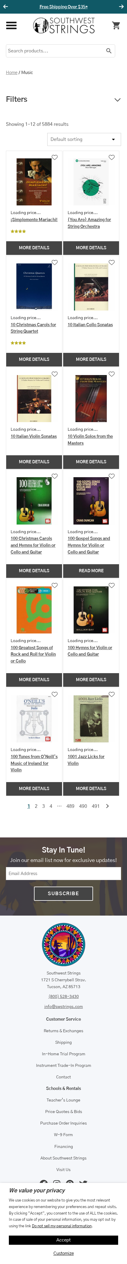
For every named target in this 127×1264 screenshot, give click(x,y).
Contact (63, 1077)
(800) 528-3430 (63, 997)
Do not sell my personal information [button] (62, 1226)
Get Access (81, 7)
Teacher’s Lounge (63, 1100)
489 (70, 806)
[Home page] (63, 25)
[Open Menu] (11, 25)
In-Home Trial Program (63, 1054)
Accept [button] (63, 1240)
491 (96, 806)
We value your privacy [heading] (37, 1191)
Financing (63, 1147)
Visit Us (63, 1170)
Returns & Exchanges (63, 1031)
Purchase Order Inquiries (63, 1123)
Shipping (63, 1043)
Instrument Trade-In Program (63, 1066)
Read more (91, 571)
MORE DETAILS (34, 248)
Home (11, 72)
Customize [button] (63, 1253)
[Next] (120, 6)
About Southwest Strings (63, 1158)
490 (83, 806)
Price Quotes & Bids (63, 1112)
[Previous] (6, 6)
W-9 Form (63, 1135)
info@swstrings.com (63, 1007)
